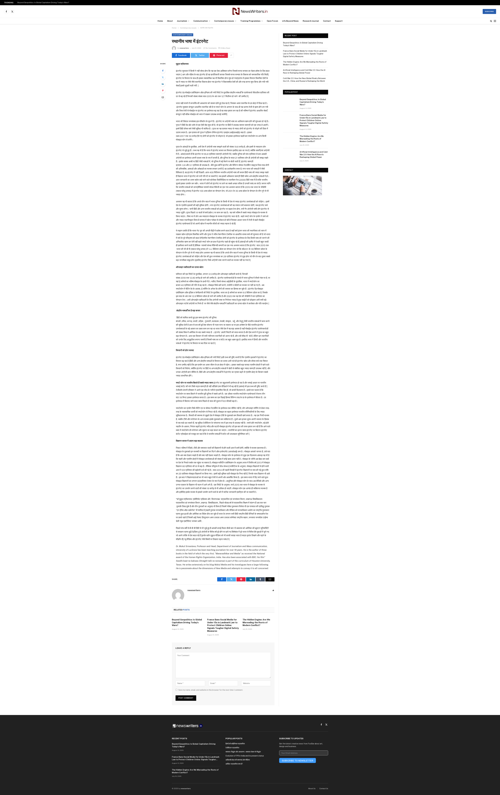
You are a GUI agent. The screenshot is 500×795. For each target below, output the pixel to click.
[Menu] (495, 21)
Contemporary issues (224, 21)
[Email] (162, 97)
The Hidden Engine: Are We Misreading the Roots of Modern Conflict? (256, 622)
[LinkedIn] (162, 84)
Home (160, 21)
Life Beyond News (290, 21)
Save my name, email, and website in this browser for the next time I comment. (210, 690)
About (170, 21)
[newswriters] (250, 11)
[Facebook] (162, 70)
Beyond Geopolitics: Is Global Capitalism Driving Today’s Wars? (187, 622)
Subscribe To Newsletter (297, 760)
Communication (200, 21)
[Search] (491, 21)
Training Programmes (250, 21)
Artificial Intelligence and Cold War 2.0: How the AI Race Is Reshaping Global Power (313, 154)
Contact (327, 21)
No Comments (211, 48)
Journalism (182, 21)
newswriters (184, 48)
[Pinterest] (162, 90)
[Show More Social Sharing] (231, 55)
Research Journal (311, 21)
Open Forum (272, 21)
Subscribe (489, 11)
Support (339, 21)
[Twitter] (162, 77)
